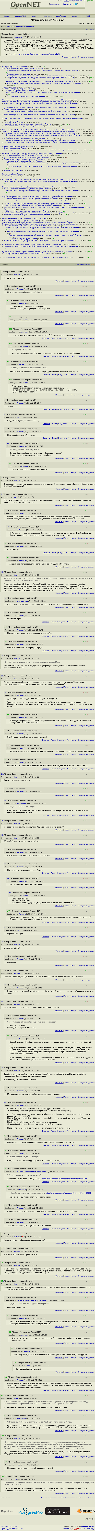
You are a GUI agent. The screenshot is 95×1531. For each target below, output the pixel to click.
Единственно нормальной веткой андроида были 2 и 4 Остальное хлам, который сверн (37, 181)
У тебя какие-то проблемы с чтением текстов (21, 139)
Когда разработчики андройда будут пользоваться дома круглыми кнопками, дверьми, (35, 224)
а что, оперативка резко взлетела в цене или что (22, 157)
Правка (73, 57)
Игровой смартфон (11, 170)
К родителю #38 (63, 922)
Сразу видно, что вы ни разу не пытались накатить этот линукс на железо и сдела (35, 150)
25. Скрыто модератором (14, 788)
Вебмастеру (89, 1529)
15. (2, 676)
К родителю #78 (63, 1390)
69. (5, 927)
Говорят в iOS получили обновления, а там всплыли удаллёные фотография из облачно (35, 102)
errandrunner (77, 118)
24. (5, 429)
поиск (34, 16)
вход (71, 0)
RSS (88, 16)
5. (2, 494)
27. (5, 510)
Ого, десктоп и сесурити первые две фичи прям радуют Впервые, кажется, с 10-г (33, 100)
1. (2, 272)
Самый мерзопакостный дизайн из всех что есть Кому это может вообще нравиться (34, 222)
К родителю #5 (63, 553)
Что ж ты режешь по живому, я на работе (22, 96)
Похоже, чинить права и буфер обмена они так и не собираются (26, 187)
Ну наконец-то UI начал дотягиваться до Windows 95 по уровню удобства (30, 244)
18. (2, 821)
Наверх (73, 281)
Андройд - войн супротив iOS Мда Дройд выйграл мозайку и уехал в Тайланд (36, 78)
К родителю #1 (63, 409)
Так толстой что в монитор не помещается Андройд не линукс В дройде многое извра (38, 70)
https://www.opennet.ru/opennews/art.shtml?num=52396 (64, 1179)
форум (66, 4)
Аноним (24, 67)
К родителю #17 (63, 815)
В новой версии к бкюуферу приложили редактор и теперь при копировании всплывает (39, 191)
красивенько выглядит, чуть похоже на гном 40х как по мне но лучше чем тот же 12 (33, 179)
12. (2, 572)
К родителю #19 (63, 873)
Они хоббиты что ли (12, 226)
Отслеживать (90, 29)
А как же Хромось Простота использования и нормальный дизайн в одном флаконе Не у (40, 83)
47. (2, 1234)
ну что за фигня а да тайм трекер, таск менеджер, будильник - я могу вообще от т (33, 252)
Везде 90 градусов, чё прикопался (17, 89)
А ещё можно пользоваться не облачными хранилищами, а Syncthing (32, 111)
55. (5, 613)
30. (8, 443)
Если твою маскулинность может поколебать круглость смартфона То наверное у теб (36, 200)
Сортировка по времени (82, 264)
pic (33, 89)
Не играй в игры (10, 122)
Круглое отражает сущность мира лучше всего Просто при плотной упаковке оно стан (39, 231)
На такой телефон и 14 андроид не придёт (20, 126)
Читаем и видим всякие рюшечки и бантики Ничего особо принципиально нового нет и (38, 141)
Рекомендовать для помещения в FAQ (52, 1497)
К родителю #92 (63, 338)
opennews (17, 37)
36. (2, 1068)
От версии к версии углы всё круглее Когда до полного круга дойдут (28, 154)
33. (5, 849)
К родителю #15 (63, 740)
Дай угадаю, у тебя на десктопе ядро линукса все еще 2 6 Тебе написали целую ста (36, 133)
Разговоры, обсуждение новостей (20, 26)
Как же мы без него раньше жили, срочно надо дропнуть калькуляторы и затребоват (34, 129)
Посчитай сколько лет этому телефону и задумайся (24, 124)
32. (5, 1016)
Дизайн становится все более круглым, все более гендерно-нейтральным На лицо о (34, 196)
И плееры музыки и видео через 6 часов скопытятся (24, 253)
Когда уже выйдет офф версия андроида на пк (20, 218)
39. (5, 985)
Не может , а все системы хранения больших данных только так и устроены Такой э (37, 107)
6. (5, 414)
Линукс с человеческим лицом (13, 146)
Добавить (67, 1529)
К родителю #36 (63, 1131)
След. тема (91, 1497)
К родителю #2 (63, 375)
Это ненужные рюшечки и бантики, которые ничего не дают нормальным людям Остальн (39, 135)
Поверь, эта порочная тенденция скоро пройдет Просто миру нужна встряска (33, 204)
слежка (74, 16)
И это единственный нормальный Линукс (19, 68)
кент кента (73, 246)
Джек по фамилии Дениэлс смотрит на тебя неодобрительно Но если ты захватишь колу (39, 92)
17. (2, 774)
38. (5, 864)
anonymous (71, 150)
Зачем (6, 87)
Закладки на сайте (9, 1527)
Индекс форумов (70, 1497)
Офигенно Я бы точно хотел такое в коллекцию (24, 211)
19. (2, 835)
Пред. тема (83, 1497)
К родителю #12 (63, 622)
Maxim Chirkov (87, 1527)
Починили (7, 176)
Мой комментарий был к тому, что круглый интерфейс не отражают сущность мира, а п (39, 228)
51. (5, 731)
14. (2, 656)
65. (5, 956)
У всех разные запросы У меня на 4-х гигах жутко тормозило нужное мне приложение (38, 166)
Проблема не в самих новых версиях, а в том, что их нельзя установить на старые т (36, 142)
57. (2, 1248)
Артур (71, 81)
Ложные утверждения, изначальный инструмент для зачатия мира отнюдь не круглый (41, 235)
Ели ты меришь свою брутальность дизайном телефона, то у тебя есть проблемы (35, 213)
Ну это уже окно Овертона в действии (20, 161)
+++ (59, 4)
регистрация (78, 0)
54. (10, 893)
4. (2, 478)
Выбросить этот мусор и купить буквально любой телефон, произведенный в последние (37, 118)
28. (5, 692)
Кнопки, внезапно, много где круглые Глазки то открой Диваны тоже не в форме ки (35, 241)
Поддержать (77, 1529)
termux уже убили (9, 174)
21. (2, 970)
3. (5, 400)
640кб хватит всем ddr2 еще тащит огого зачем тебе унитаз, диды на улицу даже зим (39, 163)
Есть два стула (10, 109)
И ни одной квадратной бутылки (16, 91)
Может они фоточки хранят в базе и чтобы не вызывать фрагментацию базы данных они (37, 104)
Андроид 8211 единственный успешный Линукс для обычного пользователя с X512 (37, 81)
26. (2, 1001)
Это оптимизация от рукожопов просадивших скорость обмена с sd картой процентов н (35, 257)
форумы (7, 16)
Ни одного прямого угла (11, 67)
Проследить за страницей (12, 1529)
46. (8, 527)
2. (5, 286)
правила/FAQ (20, 16)
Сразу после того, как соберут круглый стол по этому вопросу (28, 205)
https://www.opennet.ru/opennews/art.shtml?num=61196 (37, 54)
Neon (73, 141)
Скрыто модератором (15, 74)
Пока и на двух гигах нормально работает (20, 159)
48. (5, 1102)
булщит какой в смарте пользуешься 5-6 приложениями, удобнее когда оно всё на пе (36, 246)
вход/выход (61, 16)
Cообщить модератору (86, 57)
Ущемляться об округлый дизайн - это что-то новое (23, 215)
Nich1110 (42, 218)
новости (53, 4)
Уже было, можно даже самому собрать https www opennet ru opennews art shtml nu (35, 207)
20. (2, 942)
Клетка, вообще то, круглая (21, 239)
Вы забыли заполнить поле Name (34, 226)
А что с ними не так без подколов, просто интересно (24, 189)
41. (5, 1088)
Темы (77, 1497)
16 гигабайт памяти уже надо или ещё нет (18, 155)
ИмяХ (61, 244)
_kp (46, 253)
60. (5, 800)
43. (8, 878)
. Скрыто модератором (19, 317)
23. (5, 598)
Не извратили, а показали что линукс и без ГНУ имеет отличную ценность (35, 76)
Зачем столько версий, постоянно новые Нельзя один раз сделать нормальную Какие (34, 131)
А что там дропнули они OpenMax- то (16, 220)
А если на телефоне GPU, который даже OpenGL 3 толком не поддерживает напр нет (35, 115)
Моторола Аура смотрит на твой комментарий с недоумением (27, 198)
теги (71, 4)
